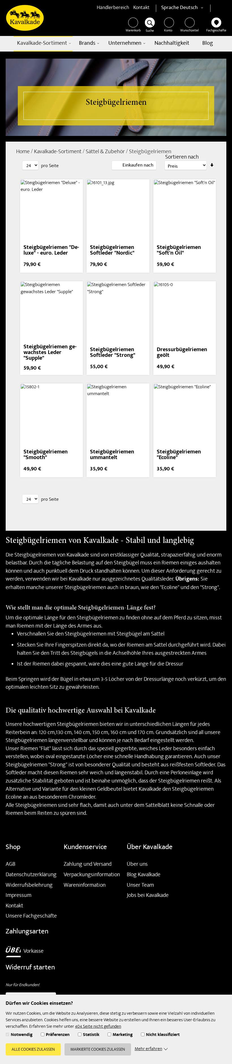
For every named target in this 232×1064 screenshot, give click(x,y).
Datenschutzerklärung (31, 875)
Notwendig (22, 1035)
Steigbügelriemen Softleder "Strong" (112, 353)
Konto (168, 30)
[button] (192, 8)
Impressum (18, 896)
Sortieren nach (182, 157)
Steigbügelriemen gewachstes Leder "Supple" (50, 353)
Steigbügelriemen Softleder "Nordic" (112, 250)
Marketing (123, 1035)
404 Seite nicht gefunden (98, 1027)
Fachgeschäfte (216, 30)
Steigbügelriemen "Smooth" (45, 455)
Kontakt (141, 8)
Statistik (91, 1035)
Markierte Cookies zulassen (97, 1050)
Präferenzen (58, 1035)
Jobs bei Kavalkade (148, 896)
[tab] (133, 165)
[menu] (116, 44)
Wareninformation (85, 885)
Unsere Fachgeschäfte (31, 916)
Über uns (137, 864)
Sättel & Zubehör (106, 152)
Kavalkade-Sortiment (58, 152)
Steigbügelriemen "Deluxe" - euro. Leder (51, 250)
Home (23, 152)
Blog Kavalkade (143, 875)
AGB (10, 864)
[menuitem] (43, 44)
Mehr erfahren (148, 1049)
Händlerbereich (113, 8)
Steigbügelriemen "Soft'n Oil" (179, 250)
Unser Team (140, 885)
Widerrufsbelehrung (29, 885)
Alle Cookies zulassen (33, 1050)
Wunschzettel (189, 30)
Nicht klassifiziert (163, 1035)
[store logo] (25, 18)
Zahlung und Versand (87, 864)
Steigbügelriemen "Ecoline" (179, 455)
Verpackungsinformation (92, 875)
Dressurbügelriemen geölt (182, 353)
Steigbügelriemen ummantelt (112, 455)
